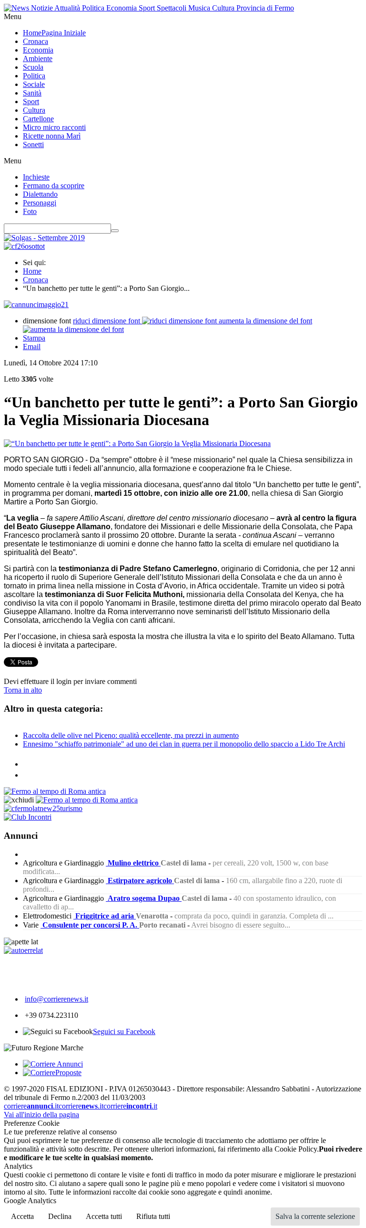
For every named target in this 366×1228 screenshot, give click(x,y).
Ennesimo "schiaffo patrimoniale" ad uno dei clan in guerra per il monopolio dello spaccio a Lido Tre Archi (184, 744)
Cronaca (35, 280)
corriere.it (31, 1106)
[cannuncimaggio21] (36, 304)
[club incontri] (27, 817)
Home (32, 271)
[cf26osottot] (24, 246)
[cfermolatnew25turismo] (43, 808)
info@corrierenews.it (56, 999)
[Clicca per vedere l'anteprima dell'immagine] (137, 443)
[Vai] (115, 230)
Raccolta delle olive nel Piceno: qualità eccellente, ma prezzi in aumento (131, 735)
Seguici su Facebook (124, 1031)
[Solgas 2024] (44, 238)
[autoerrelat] (23, 950)
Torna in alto (23, 690)
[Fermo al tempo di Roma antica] (55, 791)
